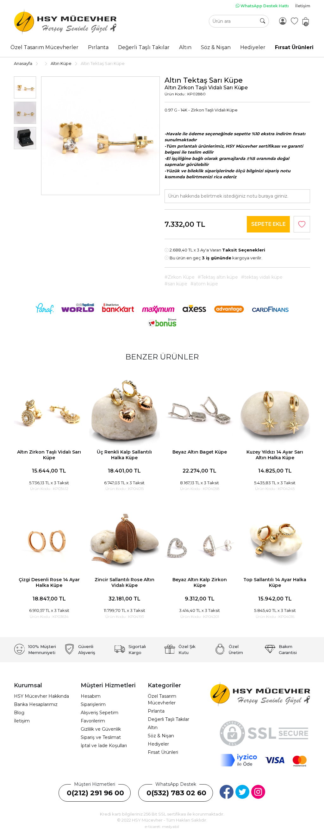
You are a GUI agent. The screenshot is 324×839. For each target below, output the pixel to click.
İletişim (302, 5)
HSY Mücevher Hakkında (41, 696)
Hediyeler (158, 744)
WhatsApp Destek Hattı (264, 5)
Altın (153, 727)
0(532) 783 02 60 (176, 793)
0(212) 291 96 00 (95, 793)
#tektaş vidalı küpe (262, 277)
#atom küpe (204, 284)
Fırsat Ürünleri (163, 752)
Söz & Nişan (161, 736)
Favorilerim (93, 721)
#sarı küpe (176, 284)
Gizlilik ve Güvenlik (101, 729)
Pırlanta (156, 711)
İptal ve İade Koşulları (104, 745)
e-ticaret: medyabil (162, 826)
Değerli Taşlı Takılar (168, 719)
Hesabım (91, 696)
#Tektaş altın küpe (218, 277)
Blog (19, 712)
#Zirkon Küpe (180, 277)
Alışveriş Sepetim (99, 712)
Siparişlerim (93, 704)
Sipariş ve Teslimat (101, 737)
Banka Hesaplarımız (36, 704)
